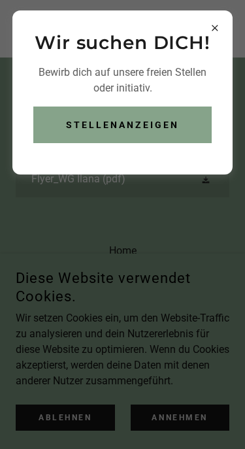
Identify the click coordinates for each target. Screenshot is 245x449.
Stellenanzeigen (122, 125)
